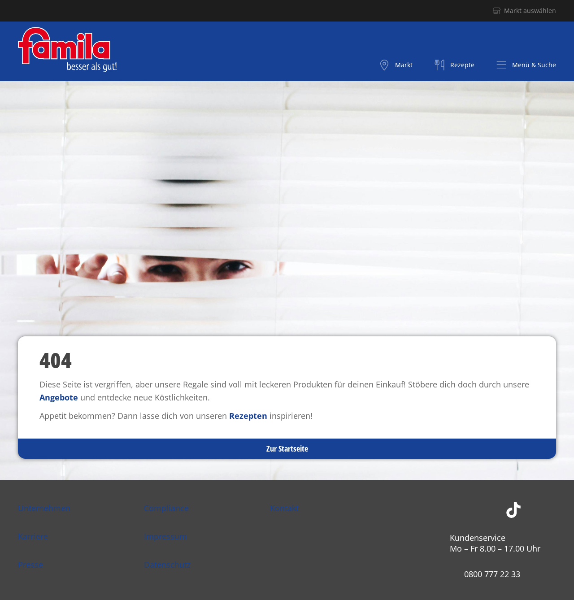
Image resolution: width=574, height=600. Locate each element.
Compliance (166, 508)
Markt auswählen (530, 10)
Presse (30, 564)
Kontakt (284, 508)
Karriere (33, 536)
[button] (526, 65)
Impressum (165, 536)
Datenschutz (167, 564)
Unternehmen (44, 508)
